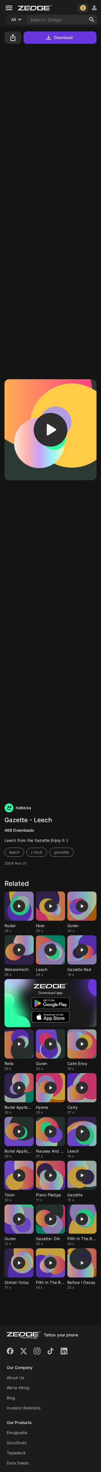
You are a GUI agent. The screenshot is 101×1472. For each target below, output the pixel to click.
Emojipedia (17, 1432)
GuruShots (16, 1442)
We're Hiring (18, 1387)
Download (63, 37)
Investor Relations (24, 1407)
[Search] (91, 19)
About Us (15, 1377)
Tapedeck (16, 1452)
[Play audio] (50, 430)
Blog (11, 1397)
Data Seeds (18, 1462)
